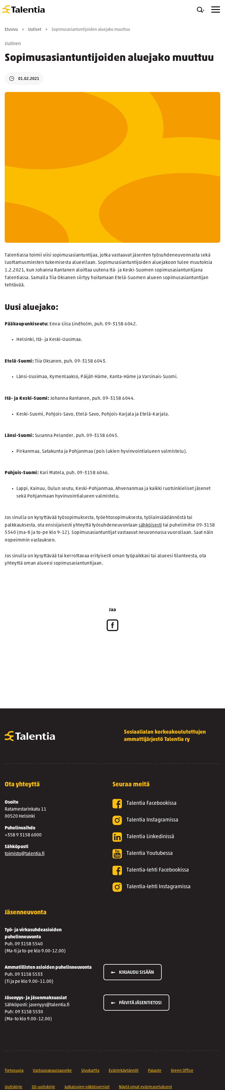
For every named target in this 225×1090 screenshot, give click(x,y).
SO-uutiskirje (43, 1087)
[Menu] (216, 9)
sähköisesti (150, 525)
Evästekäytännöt (124, 1071)
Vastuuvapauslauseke (52, 1071)
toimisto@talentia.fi (25, 854)
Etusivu (11, 30)
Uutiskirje (13, 1087)
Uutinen (13, 44)
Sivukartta (90, 1071)
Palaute (154, 1071)
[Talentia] (23, 9)
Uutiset (34, 30)
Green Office (182, 1071)
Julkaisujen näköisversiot (87, 1087)
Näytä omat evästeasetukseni (145, 1087)
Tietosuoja (14, 1071)
